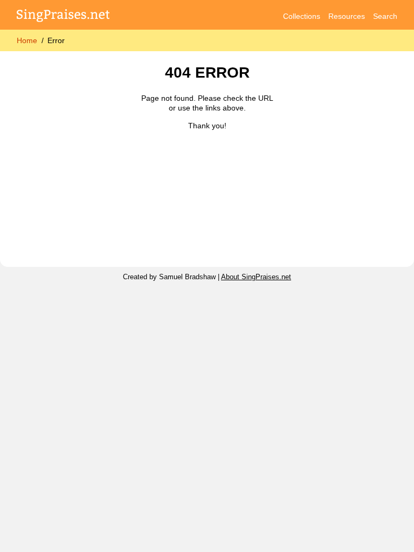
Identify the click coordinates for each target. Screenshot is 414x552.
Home (27, 40)
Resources (346, 16)
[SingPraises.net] (63, 16)
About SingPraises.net (256, 277)
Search (385, 16)
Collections (301, 16)
